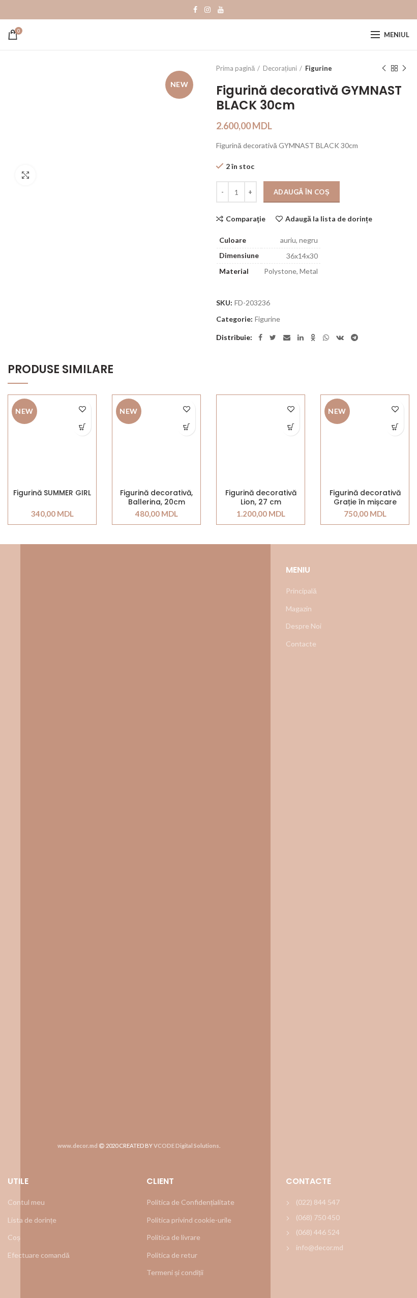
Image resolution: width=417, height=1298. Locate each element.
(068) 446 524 (318, 1232)
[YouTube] (220, 9)
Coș (14, 1237)
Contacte (301, 643)
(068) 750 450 (318, 1217)
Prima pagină (235, 68)
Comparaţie (245, 218)
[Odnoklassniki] (313, 337)
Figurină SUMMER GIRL (52, 493)
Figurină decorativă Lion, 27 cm (260, 497)
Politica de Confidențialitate (190, 1202)
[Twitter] (273, 337)
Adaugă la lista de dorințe (328, 218)
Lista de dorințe (32, 1220)
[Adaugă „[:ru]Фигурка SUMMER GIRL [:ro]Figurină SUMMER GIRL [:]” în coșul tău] (82, 427)
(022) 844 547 (318, 1202)
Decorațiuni (280, 68)
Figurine (318, 68)
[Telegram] (354, 337)
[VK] (340, 337)
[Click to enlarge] (25, 175)
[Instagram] (207, 9)
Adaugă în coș (302, 192)
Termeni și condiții (174, 1272)
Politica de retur (171, 1255)
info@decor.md (319, 1247)
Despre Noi (303, 626)
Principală (301, 590)
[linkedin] (300, 337)
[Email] (287, 337)
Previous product (384, 68)
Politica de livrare (173, 1237)
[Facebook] (195, 9)
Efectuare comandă (39, 1255)
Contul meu (26, 1202)
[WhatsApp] (326, 337)
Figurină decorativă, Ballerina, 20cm (156, 497)
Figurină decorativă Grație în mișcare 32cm (365, 497)
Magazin (299, 608)
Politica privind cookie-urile (188, 1220)
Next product (404, 68)
